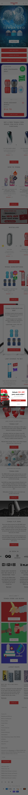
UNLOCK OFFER (18, 400)
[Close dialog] (26, 389)
